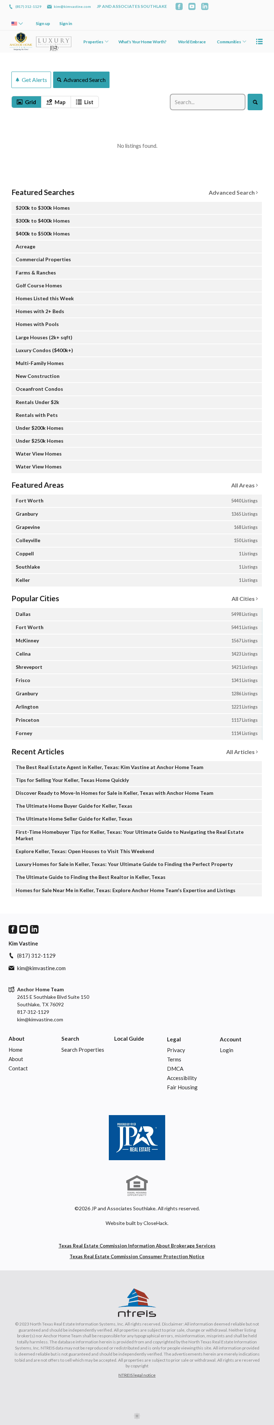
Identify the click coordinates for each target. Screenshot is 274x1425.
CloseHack (155, 1223)
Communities (229, 41)
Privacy (176, 1050)
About (17, 1038)
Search (70, 1038)
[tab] (26, 102)
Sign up (43, 23)
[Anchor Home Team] (137, 1137)
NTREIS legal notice (137, 1375)
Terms (174, 1059)
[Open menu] (259, 41)
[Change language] (17, 23)
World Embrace (192, 41)
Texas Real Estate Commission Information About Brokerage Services (137, 1246)
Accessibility (182, 1078)
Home (15, 1049)
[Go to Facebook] (179, 6)
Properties (93, 41)
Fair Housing (182, 1087)
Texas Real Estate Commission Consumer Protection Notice (137, 1256)
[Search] (255, 102)
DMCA (175, 1068)
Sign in (65, 23)
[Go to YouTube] (192, 6)
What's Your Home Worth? (142, 41)
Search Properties (82, 1049)
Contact (18, 1068)
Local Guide (129, 1038)
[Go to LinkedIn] (204, 6)
